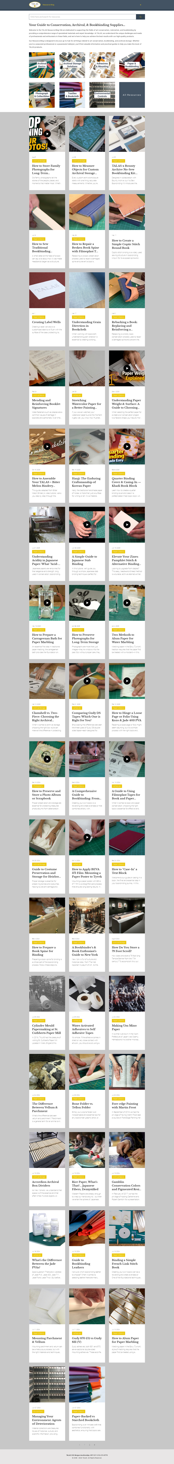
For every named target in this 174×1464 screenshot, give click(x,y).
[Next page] (94, 1445)
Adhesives (77, 395)
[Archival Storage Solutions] (72, 65)
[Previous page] (80, 1445)
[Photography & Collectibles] (42, 95)
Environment (38, 1411)
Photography (78, 630)
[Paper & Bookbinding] (132, 65)
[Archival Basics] (42, 65)
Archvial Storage (39, 161)
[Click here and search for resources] (140, 16)
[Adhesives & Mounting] (102, 65)
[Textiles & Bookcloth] (72, 95)
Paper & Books (118, 161)
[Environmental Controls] (102, 95)
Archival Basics (38, 395)
